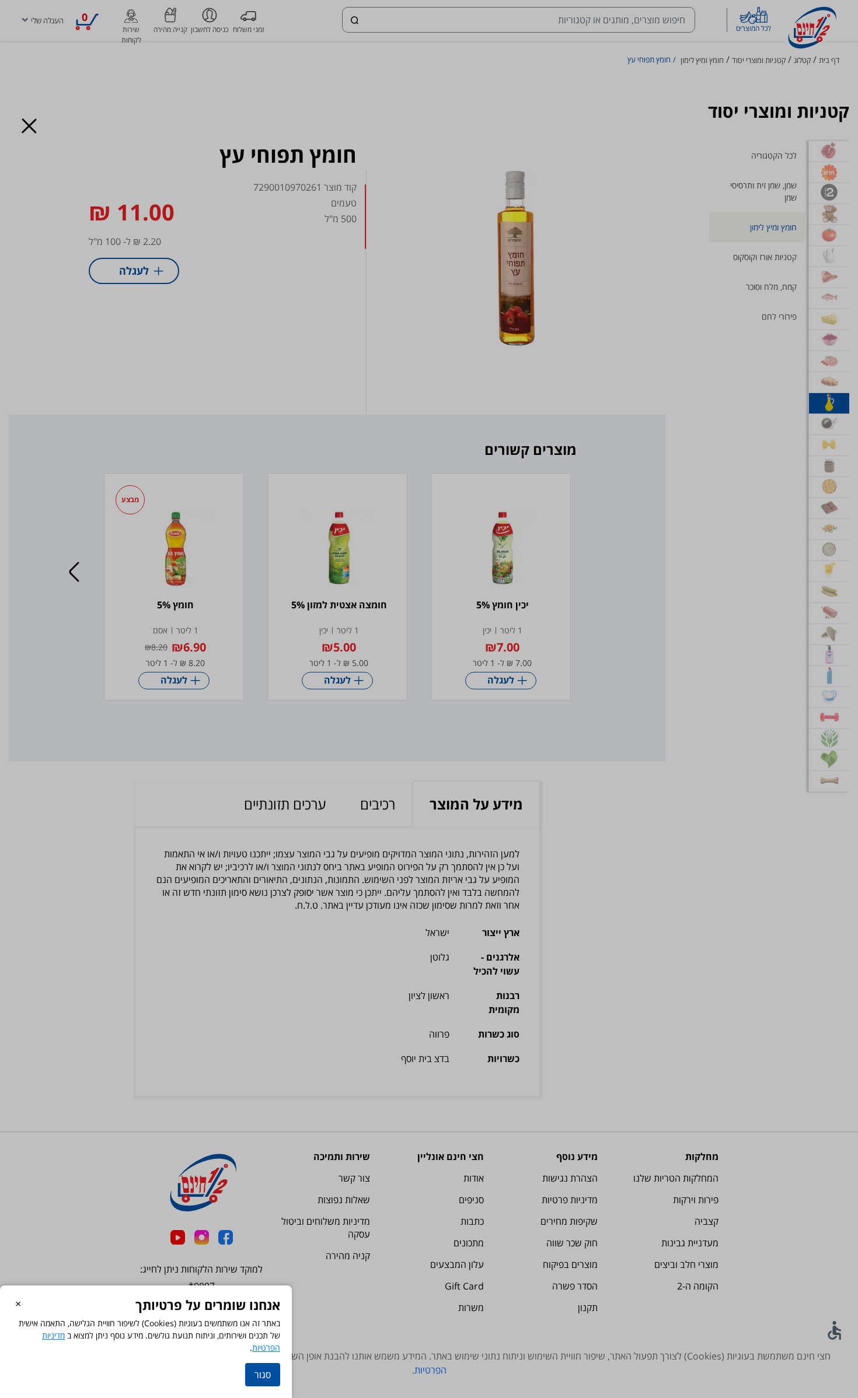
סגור (262, 1374)
